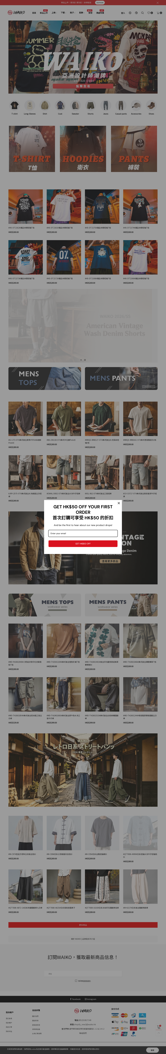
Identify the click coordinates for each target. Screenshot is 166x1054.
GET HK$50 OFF (83, 543)
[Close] (119, 503)
